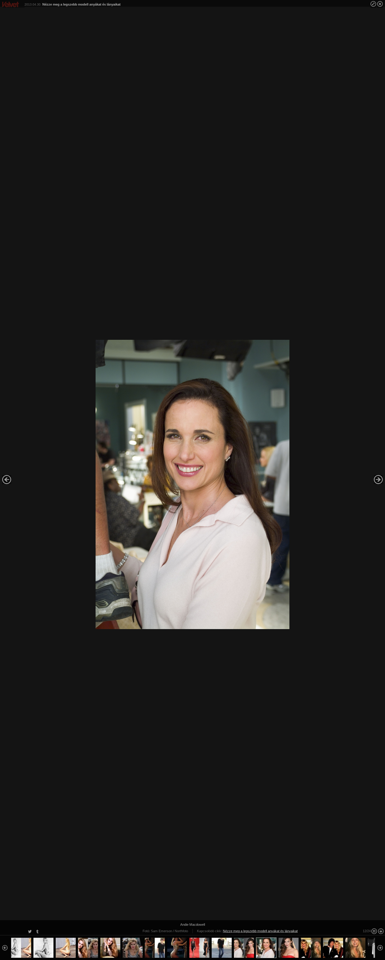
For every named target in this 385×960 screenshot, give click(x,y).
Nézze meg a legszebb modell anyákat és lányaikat (260, 931)
